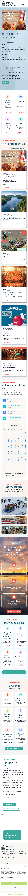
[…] (6, 184)
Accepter (14, 883)
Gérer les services (13, 879)
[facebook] (2, 858)
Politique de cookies (8, 894)
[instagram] (5, 858)
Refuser (14, 887)
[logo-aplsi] (9, 2)
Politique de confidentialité (18, 894)
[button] (26, 866)
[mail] (11, 858)
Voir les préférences (14, 891)
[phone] (14, 858)
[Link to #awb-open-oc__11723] (23, 4)
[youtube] (8, 858)
